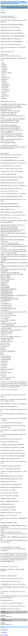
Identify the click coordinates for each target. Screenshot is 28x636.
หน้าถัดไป (4, 632)
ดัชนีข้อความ (5, 629)
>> (4, 10)
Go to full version (4, 634)
